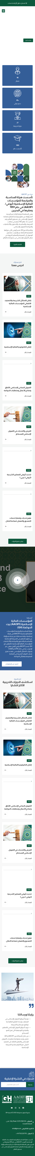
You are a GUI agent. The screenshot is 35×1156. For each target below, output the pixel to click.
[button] (3, 10)
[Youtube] (11, 1108)
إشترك (30, 1084)
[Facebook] (23, 1108)
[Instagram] (15, 1108)
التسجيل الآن (27, 312)
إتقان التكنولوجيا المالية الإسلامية (17, 347)
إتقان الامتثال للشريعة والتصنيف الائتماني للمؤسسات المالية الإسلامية (18, 303)
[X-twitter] (19, 1108)
